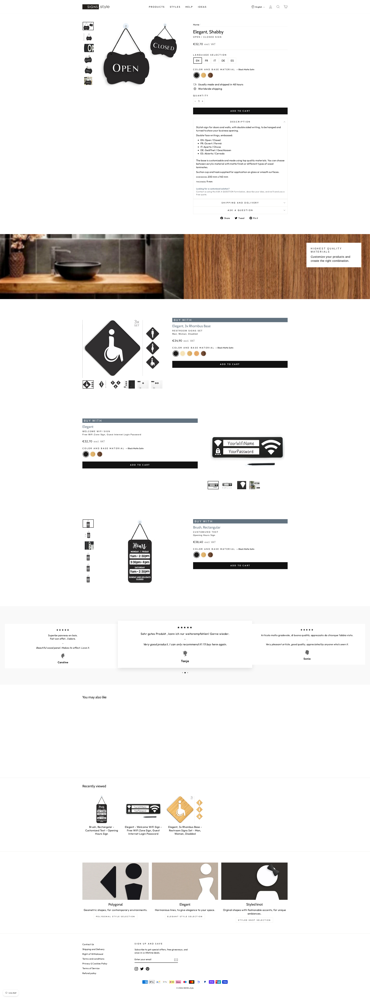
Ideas (202, 6)
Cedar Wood (196, 353)
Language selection (210, 55)
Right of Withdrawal (92, 954)
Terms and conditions (93, 958)
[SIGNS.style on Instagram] (136, 969)
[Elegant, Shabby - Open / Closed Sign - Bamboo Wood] (107, 746)
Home (196, 24)
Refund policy (89, 973)
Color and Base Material (223, 69)
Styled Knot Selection (254, 920)
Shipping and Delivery (240, 202)
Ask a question (240, 210)
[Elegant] (185, 881)
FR (206, 60)
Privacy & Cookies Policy (94, 963)
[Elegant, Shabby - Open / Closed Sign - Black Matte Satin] (101, 746)
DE (223, 60)
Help (189, 6)
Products (157, 6)
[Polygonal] (115, 881)
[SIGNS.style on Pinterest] (147, 969)
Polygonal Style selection (115, 916)
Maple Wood (183, 353)
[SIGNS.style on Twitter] (142, 969)
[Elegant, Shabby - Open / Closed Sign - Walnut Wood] (112, 746)
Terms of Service (90, 968)
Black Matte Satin (196, 75)
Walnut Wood (210, 75)
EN (197, 60)
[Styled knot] (254, 881)
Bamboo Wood (203, 75)
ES (232, 60)
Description (240, 121)
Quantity (201, 95)
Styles (175, 6)
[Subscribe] (176, 960)
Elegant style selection (185, 916)
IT (215, 60)
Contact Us (88, 944)
